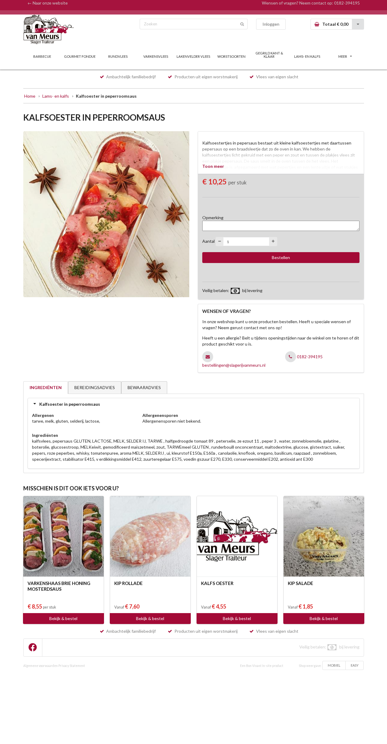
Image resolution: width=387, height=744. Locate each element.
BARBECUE (42, 56)
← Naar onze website (48, 2)
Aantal (208, 241)
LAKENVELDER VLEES (193, 56)
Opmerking (212, 217)
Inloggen (270, 24)
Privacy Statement (71, 666)
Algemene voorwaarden (40, 666)
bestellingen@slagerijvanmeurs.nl (233, 365)
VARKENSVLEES (155, 56)
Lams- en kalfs (55, 96)
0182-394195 (347, 2)
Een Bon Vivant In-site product (261, 666)
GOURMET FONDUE (80, 56)
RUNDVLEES (118, 56)
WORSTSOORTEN (231, 56)
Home (29, 96)
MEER (342, 56)
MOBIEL (334, 665)
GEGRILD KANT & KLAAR (269, 54)
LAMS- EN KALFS (307, 56)
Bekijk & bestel (63, 618)
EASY (355, 665)
